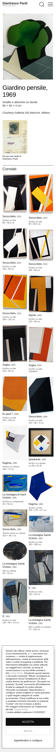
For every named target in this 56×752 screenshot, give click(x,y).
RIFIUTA (28, 731)
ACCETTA (28, 722)
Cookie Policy (16, 673)
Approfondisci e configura (28, 740)
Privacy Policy (21, 709)
